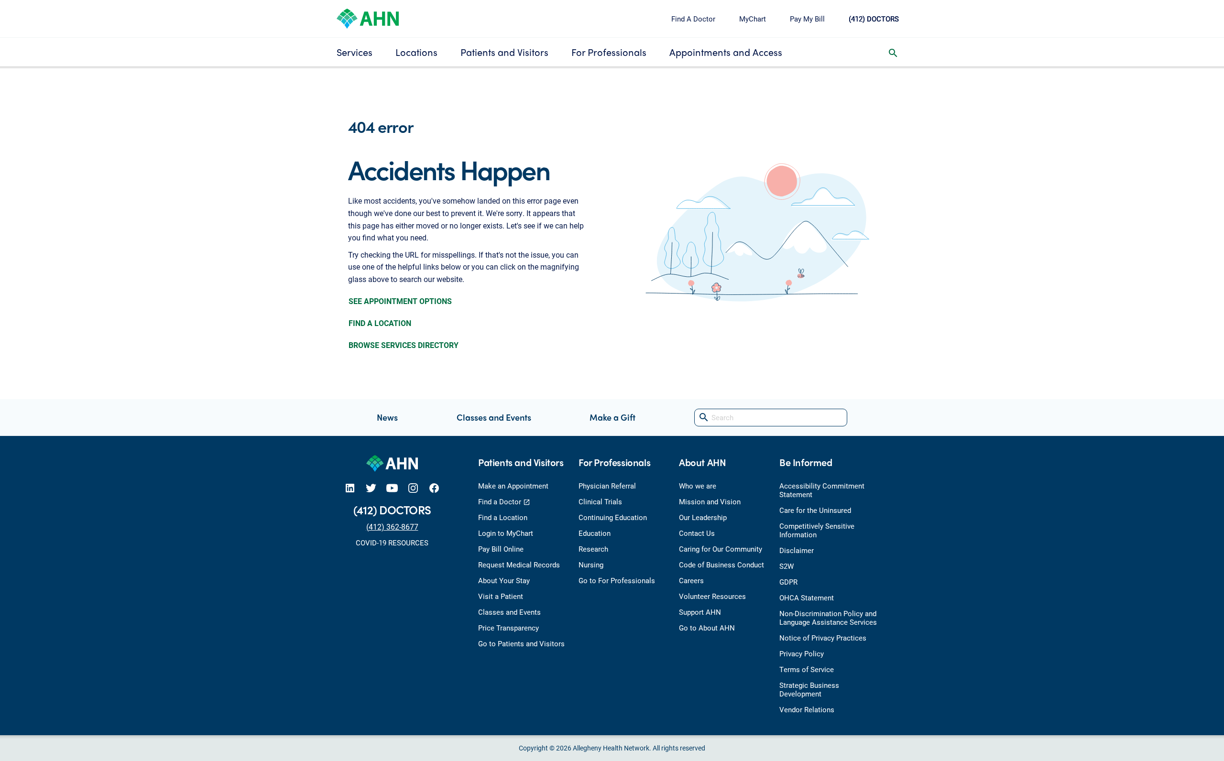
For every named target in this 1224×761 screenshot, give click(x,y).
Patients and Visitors (504, 52)
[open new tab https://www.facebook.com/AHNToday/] (434, 487)
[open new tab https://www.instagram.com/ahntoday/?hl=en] (413, 487)
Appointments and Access (725, 52)
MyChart (752, 18)
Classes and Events (494, 417)
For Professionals (608, 52)
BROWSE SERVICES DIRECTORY (404, 345)
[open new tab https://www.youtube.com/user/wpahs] (392, 487)
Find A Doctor (693, 18)
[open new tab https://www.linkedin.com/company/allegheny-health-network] (350, 487)
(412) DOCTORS (874, 18)
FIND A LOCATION (380, 323)
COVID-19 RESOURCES (392, 542)
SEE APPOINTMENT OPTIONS (400, 301)
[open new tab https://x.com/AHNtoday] (371, 487)
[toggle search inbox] (893, 52)
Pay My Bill (807, 18)
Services (354, 52)
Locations (416, 52)
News (387, 417)
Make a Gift (612, 417)
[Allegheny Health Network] (368, 17)
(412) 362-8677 (392, 527)
